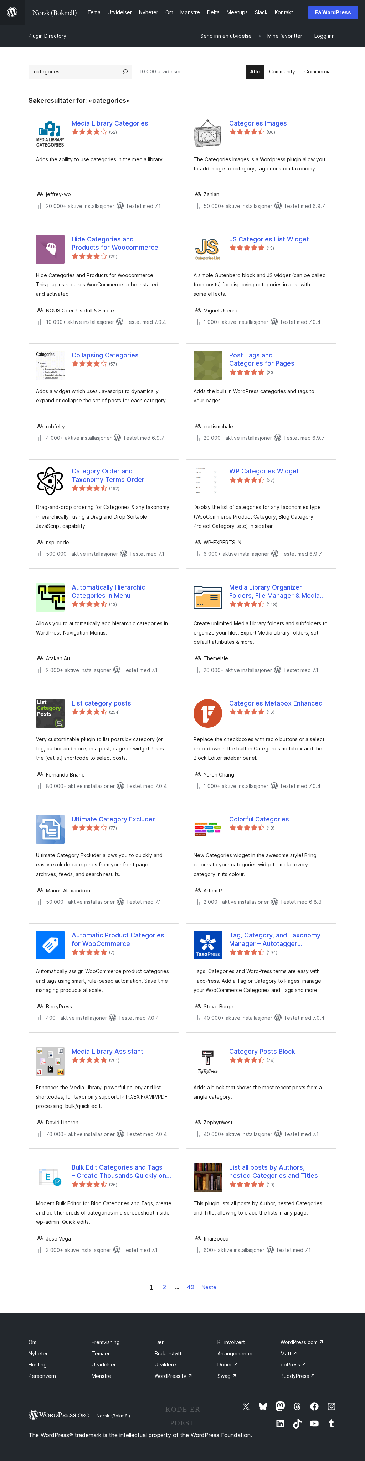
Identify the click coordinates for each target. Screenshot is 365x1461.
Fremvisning (106, 1342)
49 (190, 1287)
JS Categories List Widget (269, 239)
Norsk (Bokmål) (113, 1416)
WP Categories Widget (264, 471)
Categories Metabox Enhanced (276, 703)
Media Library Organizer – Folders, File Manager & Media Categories (274, 592)
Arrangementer (235, 1353)
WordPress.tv (173, 1376)
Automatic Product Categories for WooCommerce (118, 939)
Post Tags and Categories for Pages (261, 359)
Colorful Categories (259, 819)
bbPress (293, 1364)
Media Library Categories (110, 123)
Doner (227, 1364)
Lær (159, 1342)
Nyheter (38, 1353)
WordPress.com (302, 1342)
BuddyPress (298, 1376)
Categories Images (258, 123)
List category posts (101, 703)
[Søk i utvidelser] (125, 72)
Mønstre (101, 1376)
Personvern (42, 1376)
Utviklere (165, 1364)
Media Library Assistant (107, 1051)
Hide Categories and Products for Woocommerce (115, 243)
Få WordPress (333, 12)
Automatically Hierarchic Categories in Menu (108, 591)
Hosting (38, 1364)
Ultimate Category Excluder (113, 819)
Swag (227, 1376)
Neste (209, 1287)
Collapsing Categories (105, 355)
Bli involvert (231, 1342)
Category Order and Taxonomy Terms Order (108, 475)
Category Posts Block (262, 1051)
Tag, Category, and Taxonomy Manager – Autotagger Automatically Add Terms (274, 939)
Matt (289, 1353)
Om (32, 1342)
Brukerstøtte (170, 1353)
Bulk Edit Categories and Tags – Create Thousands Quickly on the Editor (119, 1172)
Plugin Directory (47, 36)
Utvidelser (104, 1364)
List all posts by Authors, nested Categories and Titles (273, 1171)
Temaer (101, 1353)
